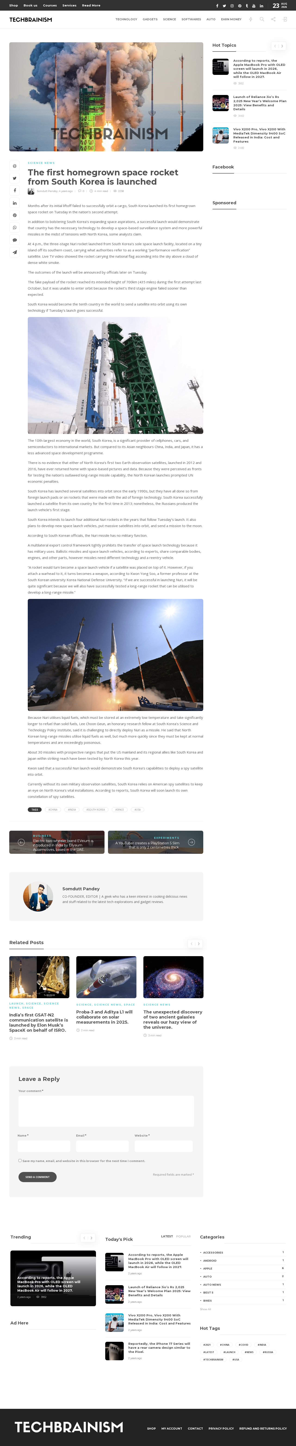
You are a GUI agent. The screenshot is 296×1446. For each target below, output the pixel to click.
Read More (91, 5)
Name (23, 1135)
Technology (126, 19)
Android (243, 1260)
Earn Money (231, 19)
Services (69, 5)
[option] (39, 997)
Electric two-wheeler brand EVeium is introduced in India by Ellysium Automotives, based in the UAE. (63, 845)
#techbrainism (213, 1359)
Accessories (243, 1252)
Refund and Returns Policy (263, 1428)
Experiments (166, 837)
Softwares (191, 19)
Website (142, 1135)
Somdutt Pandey (47, 191)
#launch (229, 1352)
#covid (243, 1344)
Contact (195, 1428)
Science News (41, 163)
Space (28, 1007)
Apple (243, 1268)
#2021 (207, 1344)
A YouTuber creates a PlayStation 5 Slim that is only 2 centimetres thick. (147, 845)
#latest (208, 1352)
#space (119, 809)
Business (42, 835)
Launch (16, 1003)
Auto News (243, 1284)
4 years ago (66, 191)
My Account (171, 1428)
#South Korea (95, 809)
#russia (268, 1352)
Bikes (243, 1300)
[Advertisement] (250, 234)
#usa (138, 809)
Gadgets (150, 19)
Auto (211, 19)
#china (53, 809)
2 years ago (24, 1297)
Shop (13, 5)
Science (169, 19)
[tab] (167, 1238)
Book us (30, 5)
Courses (50, 5)
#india (72, 809)
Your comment (30, 1091)
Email (81, 1135)
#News (249, 1352)
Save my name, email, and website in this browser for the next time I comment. (83, 1161)
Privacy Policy (221, 1428)
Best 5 (243, 1292)
